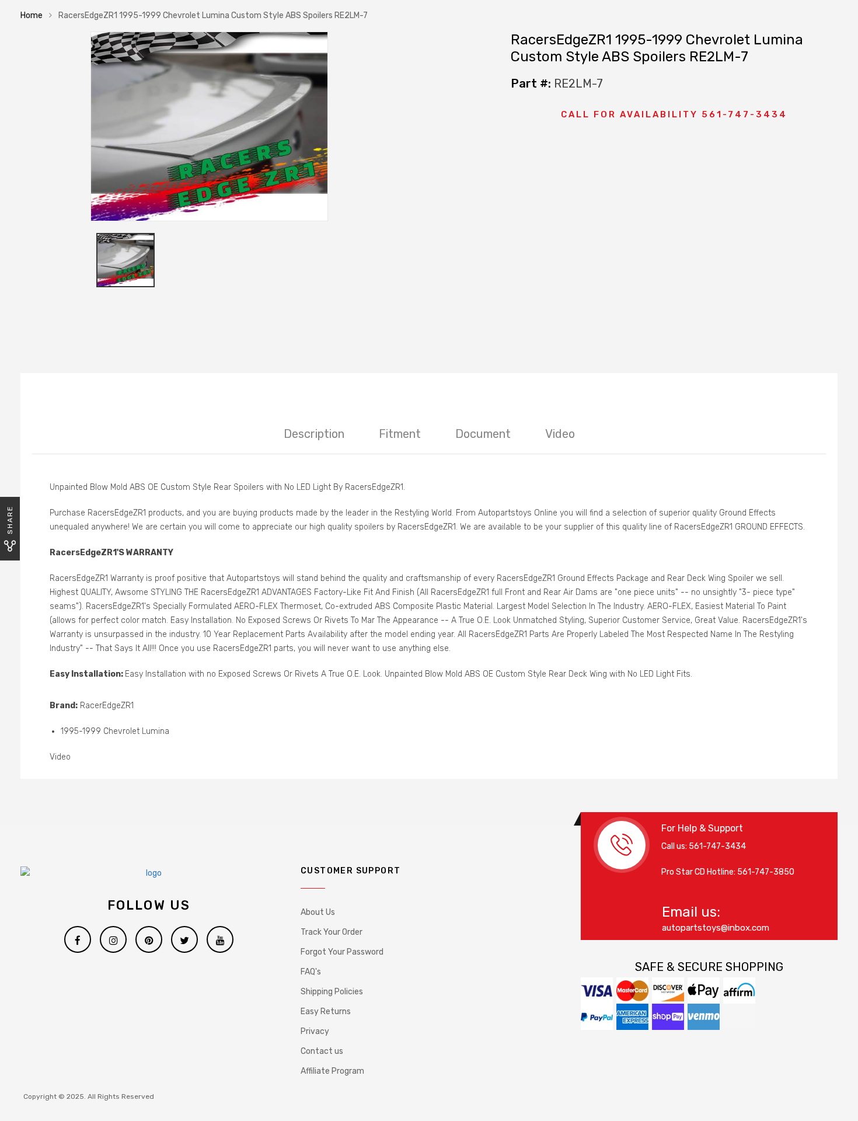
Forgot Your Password (342, 952)
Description (314, 434)
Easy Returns (326, 1011)
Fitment (400, 434)
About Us (318, 912)
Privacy (315, 1031)
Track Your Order (331, 932)
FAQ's (311, 972)
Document (483, 434)
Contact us (322, 1051)
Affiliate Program (332, 1071)
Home (31, 15)
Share (10, 520)
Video (560, 434)
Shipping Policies (332, 992)
